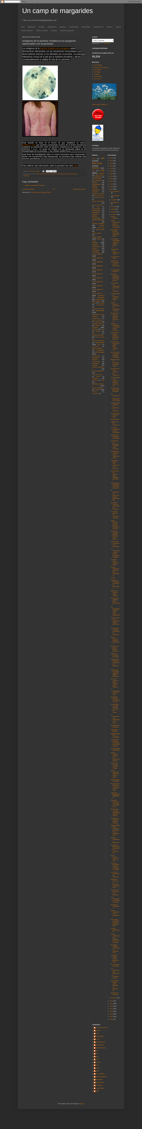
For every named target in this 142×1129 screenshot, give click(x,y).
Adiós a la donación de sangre (115, 655)
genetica (63, 27)
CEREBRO (96, 168)
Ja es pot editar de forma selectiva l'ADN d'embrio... (115, 683)
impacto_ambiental (98, 335)
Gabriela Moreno (101, 1048)
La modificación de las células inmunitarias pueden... (115, 553)
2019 (111, 176)
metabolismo (52, 27)
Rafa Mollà (99, 1079)
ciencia (99, 239)
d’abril (113, 209)
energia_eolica (100, 305)
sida (103, 380)
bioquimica (31, 27)
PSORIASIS (26, 176)
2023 (111, 166)
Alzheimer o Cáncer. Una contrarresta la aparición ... (115, 464)
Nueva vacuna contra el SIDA (115, 415)
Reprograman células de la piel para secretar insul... (115, 787)
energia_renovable (98, 308)
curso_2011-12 (97, 274)
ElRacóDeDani (100, 1042)
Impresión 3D (115, 419)
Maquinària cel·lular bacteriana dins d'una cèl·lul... (115, 233)
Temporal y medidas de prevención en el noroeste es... (115, 849)
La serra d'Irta (98, 76)
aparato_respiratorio (97, 205)
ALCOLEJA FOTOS (101, 1027)
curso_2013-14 (52, 174)
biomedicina (96, 212)
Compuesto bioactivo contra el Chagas (114, 766)
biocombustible (96, 208)
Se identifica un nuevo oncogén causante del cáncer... (114, 708)
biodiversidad (96, 210)
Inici (54, 189)
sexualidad (95, 380)
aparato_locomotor (99, 197)
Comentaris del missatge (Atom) (41, 192)
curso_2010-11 (97, 270)
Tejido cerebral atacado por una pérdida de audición (115, 524)
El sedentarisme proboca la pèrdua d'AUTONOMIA (115, 495)
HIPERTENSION (99, 175)
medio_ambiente (27, 30)
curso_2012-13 (97, 278)
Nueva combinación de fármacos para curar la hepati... (115, 938)
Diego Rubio (100, 1036)
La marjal (96, 74)
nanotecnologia (96, 361)
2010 (111, 1009)
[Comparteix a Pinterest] (55, 171)
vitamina (94, 391)
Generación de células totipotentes (115, 436)
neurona (94, 365)
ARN (93, 158)
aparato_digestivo (99, 195)
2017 (111, 181)
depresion (101, 295)
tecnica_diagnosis (97, 388)
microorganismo (96, 356)
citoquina (95, 244)
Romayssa (99, 1085)
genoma (94, 329)
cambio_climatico (42, 30)
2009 (111, 1011)
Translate (107, 43)
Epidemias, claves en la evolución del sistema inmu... (115, 883)
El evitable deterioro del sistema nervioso (115, 699)
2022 (111, 168)
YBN (97, 1091)
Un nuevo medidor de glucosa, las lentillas (115, 430)
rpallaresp (95, 378)
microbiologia (73, 27)
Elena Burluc (100, 1045)
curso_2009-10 (97, 266)
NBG (97, 1071)
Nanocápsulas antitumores (115, 749)
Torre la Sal (97, 79)
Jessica (98, 1062)
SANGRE (98, 180)
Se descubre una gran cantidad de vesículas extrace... (115, 812)
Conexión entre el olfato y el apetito (114, 562)
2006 (111, 1019)
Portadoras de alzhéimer (115, 726)
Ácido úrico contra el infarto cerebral (114, 593)
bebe (98, 206)
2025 (111, 160)
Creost (113, 577)
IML (97, 1051)
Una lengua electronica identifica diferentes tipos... (115, 923)
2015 (111, 186)
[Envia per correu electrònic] (47, 171)
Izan (97, 1056)
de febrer (114, 214)
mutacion (95, 359)
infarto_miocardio (99, 337)
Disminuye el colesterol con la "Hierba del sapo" (115, 455)
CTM (102, 170)
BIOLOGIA (45, 174)
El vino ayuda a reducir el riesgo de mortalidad (115, 354)
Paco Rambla (100, 1074)
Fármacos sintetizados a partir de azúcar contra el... (115, 327)
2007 (111, 1016)
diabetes (98, 301)
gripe (103, 329)
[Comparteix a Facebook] (53, 171)
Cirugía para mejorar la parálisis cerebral (115, 820)
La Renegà (97, 72)
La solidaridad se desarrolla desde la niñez (115, 297)
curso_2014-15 (97, 285)
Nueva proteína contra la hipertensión (115, 640)
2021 (111, 171)
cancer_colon (100, 227)
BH (102, 158)
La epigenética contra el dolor (115, 692)
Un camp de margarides (57, 10)
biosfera (109, 27)
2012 (111, 1003)
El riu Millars (97, 70)
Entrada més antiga (79, 189)
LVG (97, 1065)
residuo (98, 376)
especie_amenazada (97, 320)
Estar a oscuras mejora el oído (114, 858)
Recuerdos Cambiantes (115, 906)
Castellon (101, 173)
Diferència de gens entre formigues (115, 389)
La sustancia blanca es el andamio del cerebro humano (115, 743)
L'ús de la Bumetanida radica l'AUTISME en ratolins (115, 866)
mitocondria (95, 358)
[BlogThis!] (49, 171)
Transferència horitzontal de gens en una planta (115, 485)
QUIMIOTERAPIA (97, 179)
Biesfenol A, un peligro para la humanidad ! (115, 264)
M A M (98, 1068)
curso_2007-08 (97, 258)
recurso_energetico (98, 371)
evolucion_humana (98, 324)
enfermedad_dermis (62, 174)
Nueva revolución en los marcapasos (115, 914)
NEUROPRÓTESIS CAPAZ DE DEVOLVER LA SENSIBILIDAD (115, 830)
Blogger (81, 1103)
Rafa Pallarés (100, 1082)
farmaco (98, 325)
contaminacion (98, 27)
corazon (94, 248)
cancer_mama (100, 229)
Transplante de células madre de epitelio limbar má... (115, 673)
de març (113, 212)
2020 (111, 173)
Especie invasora (114, 217)
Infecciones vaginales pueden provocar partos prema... (114, 535)
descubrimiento (99, 299)
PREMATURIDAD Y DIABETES (115, 735)
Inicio (23, 27)
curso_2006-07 (97, 254)
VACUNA (95, 188)
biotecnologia (96, 218)
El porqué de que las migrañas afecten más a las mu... (115, 317)
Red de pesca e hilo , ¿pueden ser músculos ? (115, 372)
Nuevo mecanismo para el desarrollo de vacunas (115, 224)
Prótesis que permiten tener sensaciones (115, 601)
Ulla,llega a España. (114, 730)
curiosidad (95, 252)
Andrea (98, 1030)
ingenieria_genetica (98, 340)
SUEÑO (94, 182)
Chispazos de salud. (115, 257)
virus (97, 390)
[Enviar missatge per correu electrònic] (43, 171)
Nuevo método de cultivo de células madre (115, 774)
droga (94, 303)
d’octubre (114, 200)
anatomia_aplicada (66, 30)
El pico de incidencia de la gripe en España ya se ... (115, 803)
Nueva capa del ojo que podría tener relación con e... (115, 345)
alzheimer (95, 192)
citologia (41, 27)
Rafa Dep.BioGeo (101, 1076)
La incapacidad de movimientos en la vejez (115, 719)
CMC (93, 171)
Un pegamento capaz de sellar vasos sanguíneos (115, 611)
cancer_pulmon (97, 233)
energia (102, 303)
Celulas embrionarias (115, 930)
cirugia (94, 241)
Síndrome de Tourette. (115, 993)
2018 (111, 179)
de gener (114, 998)
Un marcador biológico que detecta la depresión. (115, 632)
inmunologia (86, 27)
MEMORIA (98, 177)
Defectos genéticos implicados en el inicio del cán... (115, 277)
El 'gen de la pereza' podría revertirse (114, 648)
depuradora (100, 297)
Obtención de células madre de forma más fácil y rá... (115, 336)
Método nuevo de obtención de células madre (115, 363)
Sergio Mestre (100, 1088)
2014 (111, 189)
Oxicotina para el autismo (115, 780)
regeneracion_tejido (97, 374)
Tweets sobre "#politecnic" (100, 104)
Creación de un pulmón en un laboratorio (115, 544)
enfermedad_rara (73, 174)
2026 (111, 158)
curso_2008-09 (97, 262)
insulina (99, 344)
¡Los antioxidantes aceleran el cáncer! (115, 900)
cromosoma (95, 250)
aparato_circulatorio (98, 194)
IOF (97, 1053)
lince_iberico (95, 346)
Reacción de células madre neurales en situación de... (115, 985)
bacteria (44, 48)
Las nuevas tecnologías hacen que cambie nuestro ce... (115, 243)
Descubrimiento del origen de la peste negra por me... (115, 381)
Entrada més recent (29, 189)
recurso (118, 27)
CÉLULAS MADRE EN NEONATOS (115, 795)
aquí (75, 166)
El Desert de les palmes (101, 67)
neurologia (95, 363)
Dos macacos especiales (115, 965)
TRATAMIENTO (96, 184)
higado (98, 331)
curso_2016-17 (97, 293)
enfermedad (100, 310)
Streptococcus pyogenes (59, 48)
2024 (111, 163)
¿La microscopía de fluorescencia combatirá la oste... (115, 973)
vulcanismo (95, 393)
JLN (97, 1059)
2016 (111, 184)
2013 (111, 1001)
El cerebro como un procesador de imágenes (115, 506)
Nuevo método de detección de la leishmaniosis (115, 571)
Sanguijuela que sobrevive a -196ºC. (115, 252)
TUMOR (94, 186)
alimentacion (96, 190)
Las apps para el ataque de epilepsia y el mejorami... (115, 407)
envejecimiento (96, 318)
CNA (97, 1033)
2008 (111, 1014)
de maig (113, 206)
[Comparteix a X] (51, 171)
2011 (111, 1006)
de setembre (115, 202)
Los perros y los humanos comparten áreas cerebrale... (115, 445)
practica (54, 30)
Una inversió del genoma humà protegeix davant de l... (115, 475)
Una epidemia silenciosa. (115, 270)
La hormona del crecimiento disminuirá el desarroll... (115, 287)
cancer (102, 225)
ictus (93, 333)
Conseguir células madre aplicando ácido (115, 959)
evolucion (98, 322)
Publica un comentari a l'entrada (34, 185)
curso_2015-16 (97, 289)
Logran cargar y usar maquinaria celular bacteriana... (115, 622)
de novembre (115, 195)
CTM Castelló (98, 65)
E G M (98, 1039)
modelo (29, 145)
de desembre (115, 191)
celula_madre (97, 237)
